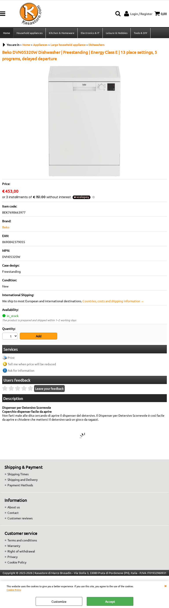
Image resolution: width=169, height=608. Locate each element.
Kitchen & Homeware (61, 33)
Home (6, 33)
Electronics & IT (90, 33)
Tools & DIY (140, 33)
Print (11, 358)
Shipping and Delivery (22, 479)
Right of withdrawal (21, 551)
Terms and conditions (22, 540)
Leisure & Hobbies (116, 33)
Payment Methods (20, 485)
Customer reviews (20, 518)
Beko (5, 227)
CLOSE (165, 585)
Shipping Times (18, 474)
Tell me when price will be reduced (32, 364)
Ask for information (21, 370)
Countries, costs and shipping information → (113, 301)
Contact (13, 513)
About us (13, 507)
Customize (58, 601)
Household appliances (29, 33)
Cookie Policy (14, 589)
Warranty (13, 546)
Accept (110, 601)
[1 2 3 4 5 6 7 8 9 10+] (10, 337)
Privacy (12, 557)
